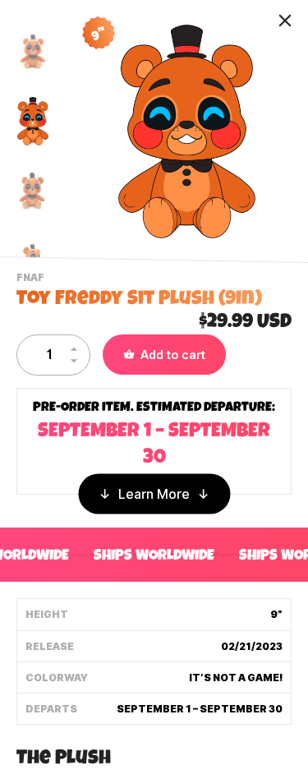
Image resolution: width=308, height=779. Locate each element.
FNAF (32, 279)
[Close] (285, 20)
